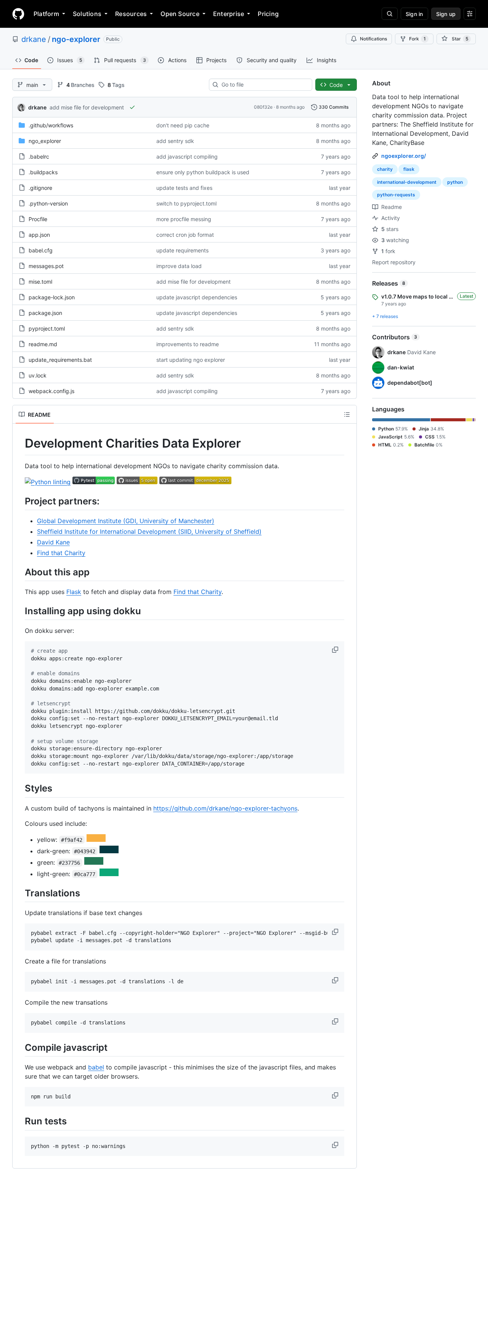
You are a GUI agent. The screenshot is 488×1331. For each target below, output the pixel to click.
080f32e (263, 107)
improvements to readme (187, 344)
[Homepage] (18, 14)
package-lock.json (52, 297)
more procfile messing (183, 219)
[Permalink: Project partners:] (19, 501)
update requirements (182, 250)
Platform (46, 14)
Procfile (38, 219)
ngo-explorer (76, 39)
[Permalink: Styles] (19, 788)
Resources (131, 14)
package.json (45, 313)
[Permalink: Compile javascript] (19, 1047)
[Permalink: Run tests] (19, 1121)
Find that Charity (61, 553)
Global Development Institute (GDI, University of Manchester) (125, 521)
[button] (336, 649)
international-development (407, 182)
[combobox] (264, 84)
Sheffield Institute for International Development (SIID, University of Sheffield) (149, 531)
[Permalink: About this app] (19, 572)
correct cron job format (185, 234)
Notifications (373, 39)
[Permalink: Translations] (19, 893)
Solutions (87, 14)
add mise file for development (87, 107)
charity (385, 169)
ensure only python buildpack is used (202, 172)
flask (408, 169)
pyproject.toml (47, 328)
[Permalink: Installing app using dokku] (19, 610)
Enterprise (228, 14)
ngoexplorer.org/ (403, 156)
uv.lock (38, 375)
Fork (417, 39)
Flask (73, 592)
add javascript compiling (187, 156)
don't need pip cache (182, 125)
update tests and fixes (184, 188)
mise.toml (40, 281)
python (455, 182)
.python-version (48, 203)
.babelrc (39, 156)
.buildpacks (43, 172)
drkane (33, 39)
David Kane (53, 542)
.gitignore (40, 188)
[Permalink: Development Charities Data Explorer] (19, 443)
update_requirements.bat (60, 359)
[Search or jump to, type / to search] (390, 14)
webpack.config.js (51, 391)
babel (96, 1067)
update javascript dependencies (196, 297)
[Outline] (346, 414)
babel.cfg (41, 250)
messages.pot (46, 266)
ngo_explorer (45, 141)
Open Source (180, 14)
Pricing (268, 14)
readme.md (43, 344)
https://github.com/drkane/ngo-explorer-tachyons (225, 808)
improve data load (179, 266)
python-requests (396, 194)
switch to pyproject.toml (186, 203)
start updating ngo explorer (190, 359)
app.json (39, 234)
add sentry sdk (175, 141)
